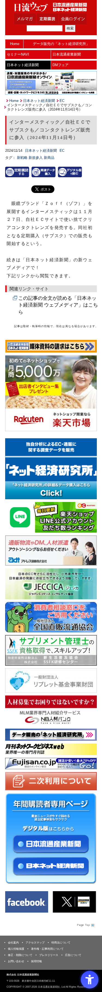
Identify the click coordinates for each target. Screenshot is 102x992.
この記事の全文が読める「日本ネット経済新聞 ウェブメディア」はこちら (58, 305)
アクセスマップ (35, 942)
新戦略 (23, 158)
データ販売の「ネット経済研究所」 (61, 44)
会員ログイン (77, 18)
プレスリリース (48, 955)
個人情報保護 (16, 948)
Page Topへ (85, 925)
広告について (73, 955)
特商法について (60, 942)
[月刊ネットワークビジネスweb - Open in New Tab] (51, 749)
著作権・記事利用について (47, 948)
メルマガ (32, 18)
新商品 (49, 158)
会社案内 (13, 942)
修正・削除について (20, 955)
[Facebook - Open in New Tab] (26, 902)
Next (89, 470)
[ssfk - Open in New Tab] (51, 650)
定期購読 (54, 18)
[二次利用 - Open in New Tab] (51, 781)
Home (14, 44)
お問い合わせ (16, 961)
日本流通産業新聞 (66, 54)
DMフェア (60, 65)
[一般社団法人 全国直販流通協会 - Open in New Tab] (51, 617)
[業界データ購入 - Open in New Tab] (43, 172)
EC (62, 101)
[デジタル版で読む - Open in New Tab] (70, 172)
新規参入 (36, 158)
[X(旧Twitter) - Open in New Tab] (74, 902)
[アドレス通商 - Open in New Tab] (51, 550)
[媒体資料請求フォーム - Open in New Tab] (51, 346)
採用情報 (36, 961)
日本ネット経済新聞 (23, 65)
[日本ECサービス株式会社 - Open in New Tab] (51, 517)
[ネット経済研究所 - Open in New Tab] (51, 468)
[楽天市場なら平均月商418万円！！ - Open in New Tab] (51, 393)
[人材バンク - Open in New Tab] (51, 710)
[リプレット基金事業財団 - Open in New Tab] (51, 680)
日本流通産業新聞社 (51, 6)
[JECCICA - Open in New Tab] (51, 583)
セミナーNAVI (18, 54)
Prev (13, 470)
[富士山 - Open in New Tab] (51, 763)
